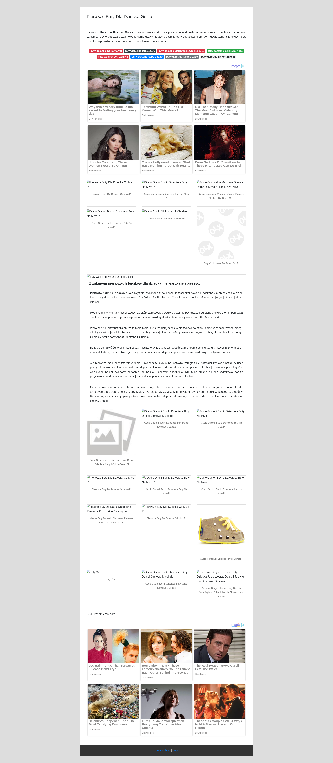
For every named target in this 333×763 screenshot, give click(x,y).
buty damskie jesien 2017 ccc (225, 50)
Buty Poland (162, 750)
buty (175, 750)
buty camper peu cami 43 (113, 56)
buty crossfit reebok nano (147, 56)
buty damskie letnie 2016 (140, 50)
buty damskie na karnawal (106, 50)
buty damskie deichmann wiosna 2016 (181, 50)
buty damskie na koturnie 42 (218, 56)
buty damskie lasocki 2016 (182, 56)
